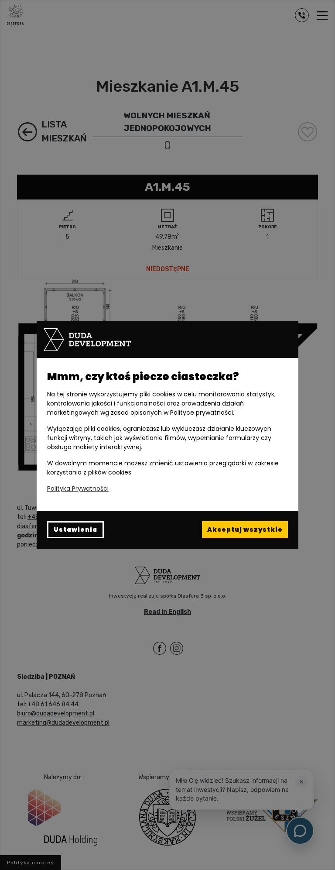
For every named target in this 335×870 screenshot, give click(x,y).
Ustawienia (75, 529)
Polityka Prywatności (78, 488)
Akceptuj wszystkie (245, 529)
